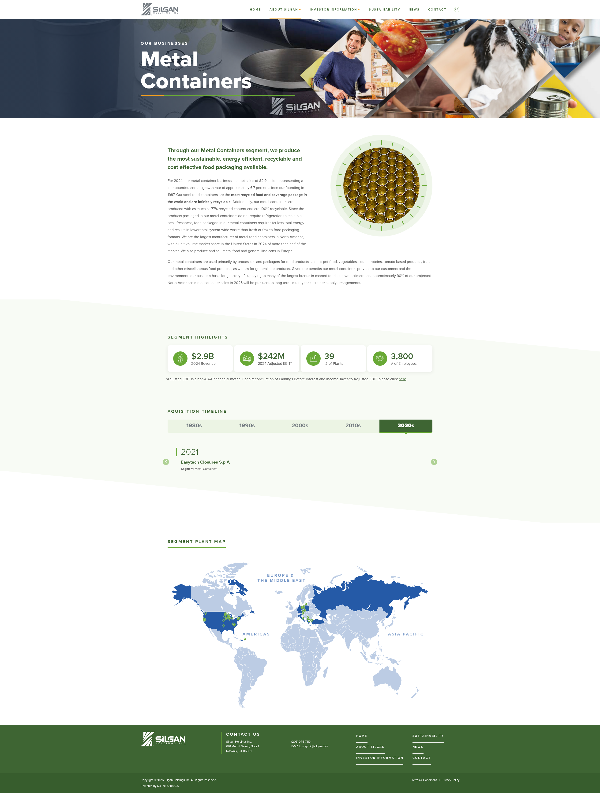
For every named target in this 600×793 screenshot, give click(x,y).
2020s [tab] (406, 425)
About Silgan (370, 747)
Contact (421, 758)
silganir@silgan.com (315, 746)
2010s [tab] (353, 425)
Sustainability (428, 736)
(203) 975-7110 (301, 742)
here (402, 379)
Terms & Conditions (424, 780)
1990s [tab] (247, 425)
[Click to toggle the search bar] (456, 9)
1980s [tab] (194, 425)
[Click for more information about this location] (204, 619)
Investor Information (379, 758)
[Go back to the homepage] (163, 739)
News (418, 747)
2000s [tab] (300, 425)
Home (362, 736)
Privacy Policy (450, 780)
